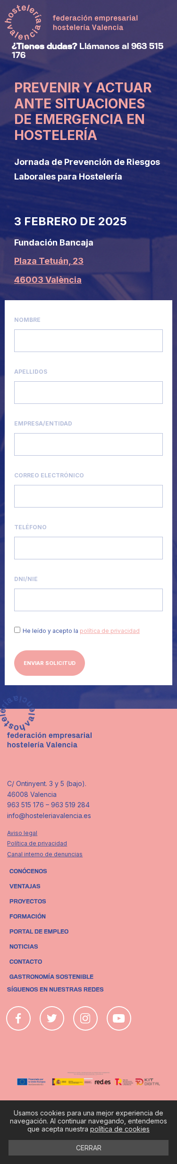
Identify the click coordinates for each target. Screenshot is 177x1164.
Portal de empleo (38, 931)
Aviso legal (22, 832)
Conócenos (28, 871)
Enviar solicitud (50, 663)
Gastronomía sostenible (51, 977)
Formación (27, 916)
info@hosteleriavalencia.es (49, 816)
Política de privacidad (37, 843)
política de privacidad (110, 630)
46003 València (48, 280)
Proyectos (27, 901)
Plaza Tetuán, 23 (49, 261)
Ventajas (25, 886)
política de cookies (120, 1129)
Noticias (23, 946)
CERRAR (88, 1148)
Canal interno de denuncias (45, 854)
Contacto (25, 962)
